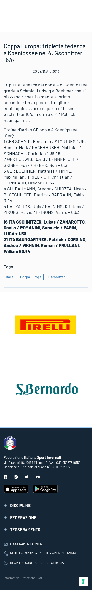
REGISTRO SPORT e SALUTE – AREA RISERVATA (43, 553)
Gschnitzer (56, 277)
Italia (9, 277)
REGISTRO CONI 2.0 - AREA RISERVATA (37, 563)
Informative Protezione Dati (23, 578)
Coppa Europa (30, 277)
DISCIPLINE (20, 505)
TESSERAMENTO (25, 529)
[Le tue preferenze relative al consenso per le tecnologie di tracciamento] (83, 581)
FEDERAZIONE (23, 517)
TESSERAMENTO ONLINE (27, 544)
